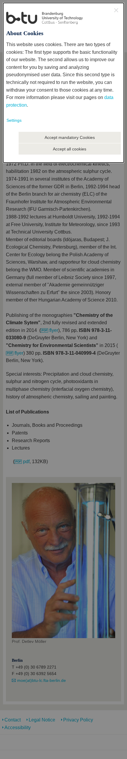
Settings (14, 120)
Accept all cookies (69, 149)
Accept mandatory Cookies (70, 137)
